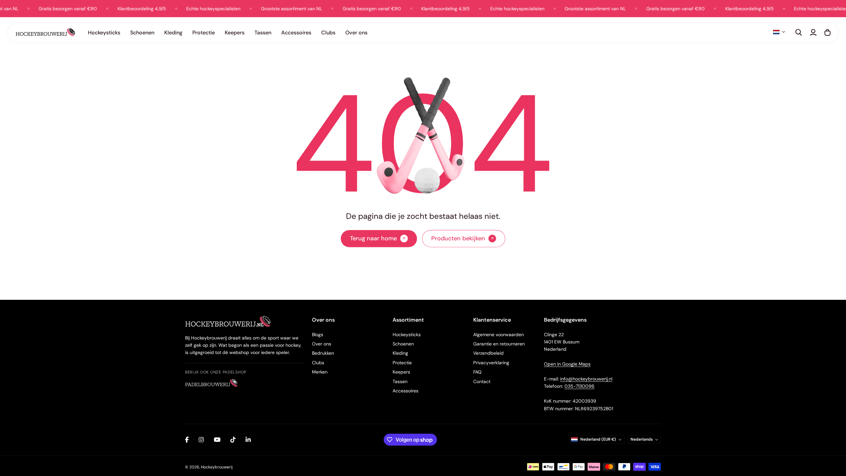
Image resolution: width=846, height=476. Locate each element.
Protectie (402, 363)
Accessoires (405, 391)
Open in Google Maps (567, 364)
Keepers (401, 372)
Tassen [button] (262, 32)
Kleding (400, 353)
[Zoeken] (798, 32)
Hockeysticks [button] (104, 32)
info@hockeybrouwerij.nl (586, 379)
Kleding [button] (173, 32)
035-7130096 (579, 386)
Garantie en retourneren (499, 344)
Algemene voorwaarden (498, 334)
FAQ (477, 372)
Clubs (318, 363)
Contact (481, 381)
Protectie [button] (203, 32)
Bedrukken (323, 353)
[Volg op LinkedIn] (248, 440)
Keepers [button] (235, 32)
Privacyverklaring (491, 363)
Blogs (317, 334)
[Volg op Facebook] (187, 440)
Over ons (321, 344)
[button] (779, 32)
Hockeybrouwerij (217, 467)
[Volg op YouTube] (217, 440)
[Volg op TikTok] (233, 440)
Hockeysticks (407, 334)
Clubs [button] (328, 32)
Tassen (400, 381)
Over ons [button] (356, 32)
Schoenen (403, 344)
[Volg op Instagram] (201, 440)
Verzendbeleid (488, 353)
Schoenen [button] (142, 32)
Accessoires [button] (296, 32)
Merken (319, 372)
